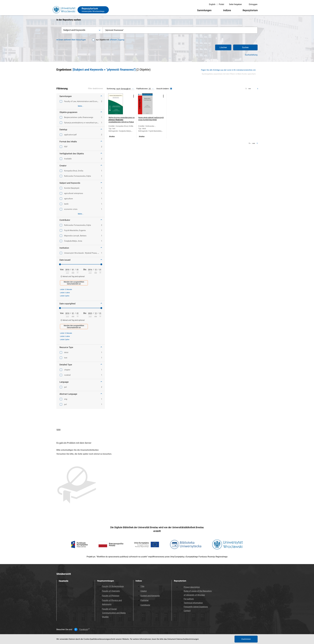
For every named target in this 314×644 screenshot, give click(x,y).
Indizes (227, 10)
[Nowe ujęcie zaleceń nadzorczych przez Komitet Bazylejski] (148, 103)
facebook (83, 629)
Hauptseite (63, 581)
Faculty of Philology (110, 596)
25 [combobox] (150, 89)
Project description (192, 587)
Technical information (193, 603)
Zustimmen (246, 639)
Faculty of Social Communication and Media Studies (114, 613)
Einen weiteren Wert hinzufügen (72, 40)
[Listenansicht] (171, 88)
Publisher (144, 600)
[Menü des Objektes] (133, 96)
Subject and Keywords (150, 596)
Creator (143, 591)
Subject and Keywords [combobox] (74, 30)
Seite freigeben (235, 4)
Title (142, 586)
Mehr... (80, 106)
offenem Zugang (117, 40)
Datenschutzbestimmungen (187, 639)
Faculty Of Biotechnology (113, 586)
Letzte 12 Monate (66, 289)
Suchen (245, 47)
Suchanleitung (251, 55)
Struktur (112, 136)
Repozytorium (250, 10)
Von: (62, 269)
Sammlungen (204, 10)
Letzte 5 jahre (64, 296)
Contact (187, 611)
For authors (189, 599)
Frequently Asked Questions (196, 607)
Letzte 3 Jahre (65, 293)
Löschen (223, 47)
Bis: (85, 269)
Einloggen (253, 4)
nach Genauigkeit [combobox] (123, 89)
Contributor (145, 605)
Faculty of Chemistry (111, 591)
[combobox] (180, 30)
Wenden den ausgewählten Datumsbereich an (74, 283)
